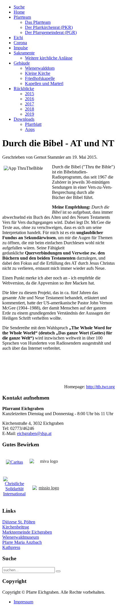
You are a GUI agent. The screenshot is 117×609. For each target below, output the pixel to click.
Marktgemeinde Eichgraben (27, 532)
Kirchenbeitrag (15, 527)
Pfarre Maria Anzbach (22, 542)
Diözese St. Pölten (18, 521)
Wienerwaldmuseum (20, 537)
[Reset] (58, 571)
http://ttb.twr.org (100, 386)
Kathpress (11, 547)
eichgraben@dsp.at (34, 433)
